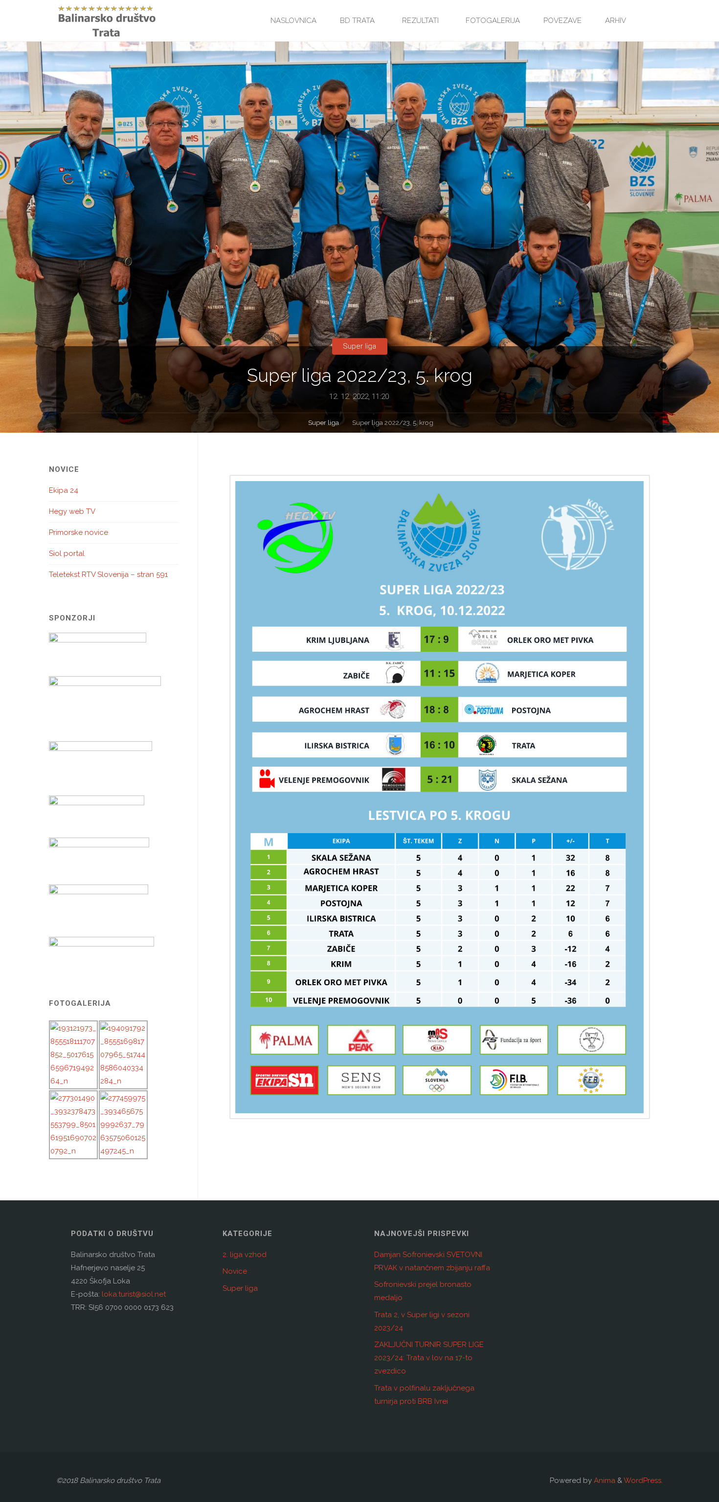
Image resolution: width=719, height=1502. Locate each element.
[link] (648, 21)
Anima (603, 1480)
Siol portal (67, 553)
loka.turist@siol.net (133, 1294)
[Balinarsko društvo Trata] (106, 20)
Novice (235, 1271)
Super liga (359, 346)
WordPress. (643, 1480)
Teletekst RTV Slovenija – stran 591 (108, 574)
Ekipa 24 (63, 490)
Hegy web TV (72, 511)
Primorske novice (78, 532)
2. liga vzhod (245, 1254)
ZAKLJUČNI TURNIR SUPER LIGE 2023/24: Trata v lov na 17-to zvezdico (429, 1357)
